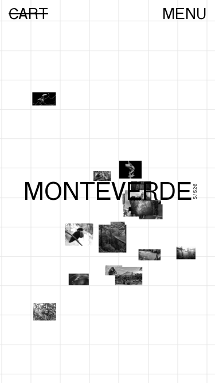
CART (28, 14)
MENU (184, 14)
